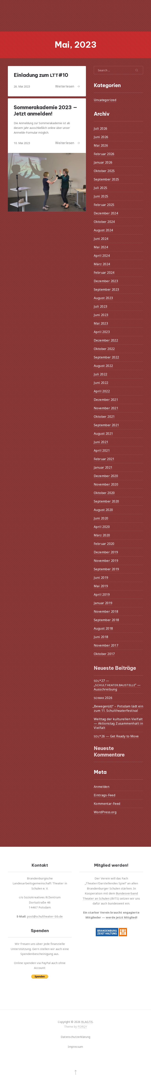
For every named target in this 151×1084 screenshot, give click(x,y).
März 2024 (102, 264)
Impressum (75, 1047)
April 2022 (102, 391)
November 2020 (106, 484)
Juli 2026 (100, 128)
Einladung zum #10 (41, 75)
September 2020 (106, 501)
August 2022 (103, 366)
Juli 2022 (100, 374)
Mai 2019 (101, 586)
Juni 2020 (101, 518)
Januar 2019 (103, 603)
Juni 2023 (101, 315)
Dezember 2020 (106, 476)
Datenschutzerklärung (75, 1037)
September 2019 (106, 569)
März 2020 (102, 535)
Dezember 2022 (106, 340)
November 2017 (106, 645)
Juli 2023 (100, 306)
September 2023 (106, 289)
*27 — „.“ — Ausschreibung (117, 684)
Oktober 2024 (104, 222)
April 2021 (102, 450)
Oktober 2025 (104, 171)
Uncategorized (105, 100)
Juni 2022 (101, 383)
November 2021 (106, 408)
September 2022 (106, 357)
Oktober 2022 (104, 349)
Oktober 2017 (104, 654)
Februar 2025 (104, 205)
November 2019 (106, 560)
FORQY (82, 1026)
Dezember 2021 (106, 399)
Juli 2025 (100, 188)
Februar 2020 (104, 544)
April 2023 (102, 332)
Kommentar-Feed (107, 803)
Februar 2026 (104, 154)
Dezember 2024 (106, 213)
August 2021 (103, 433)
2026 (103, 697)
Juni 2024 (101, 238)
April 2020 (102, 527)
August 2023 (103, 298)
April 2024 (102, 255)
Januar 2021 (103, 467)
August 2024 (103, 230)
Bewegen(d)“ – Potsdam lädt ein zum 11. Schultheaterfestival (118, 708)
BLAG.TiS (87, 1022)
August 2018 (103, 628)
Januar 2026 (103, 162)
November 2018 (106, 611)
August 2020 (103, 510)
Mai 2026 (101, 145)
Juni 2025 (101, 196)
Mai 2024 (101, 247)
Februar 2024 (104, 272)
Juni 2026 (101, 137)
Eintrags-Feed (104, 795)
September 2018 (106, 620)
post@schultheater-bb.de (45, 916)
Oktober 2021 (104, 416)
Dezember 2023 (106, 281)
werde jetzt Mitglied (121, 917)
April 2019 (102, 594)
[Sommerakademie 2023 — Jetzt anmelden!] (47, 182)
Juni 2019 (101, 577)
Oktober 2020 (104, 493)
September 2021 (106, 425)
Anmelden (101, 786)
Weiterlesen (64, 86)
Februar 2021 (104, 459)
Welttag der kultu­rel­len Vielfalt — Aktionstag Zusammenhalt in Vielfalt (118, 723)
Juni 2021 (101, 442)
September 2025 (106, 179)
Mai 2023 (101, 323)
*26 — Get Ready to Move (116, 736)
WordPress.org (105, 812)
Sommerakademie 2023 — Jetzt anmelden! (45, 110)
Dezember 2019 (106, 552)
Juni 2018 (101, 637)
